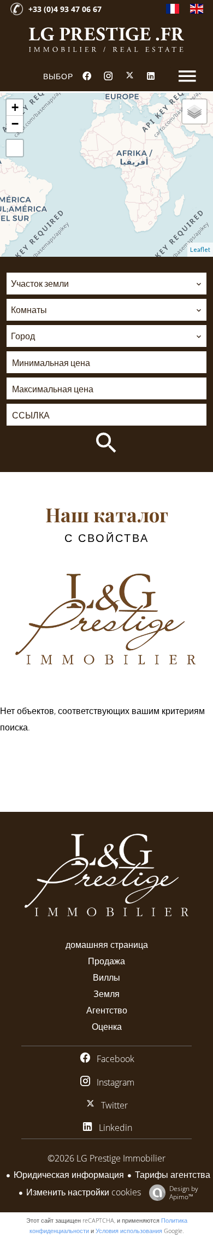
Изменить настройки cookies (83, 1192)
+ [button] (15, 107)
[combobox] (107, 283)
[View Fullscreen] (15, 148)
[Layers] (194, 111)
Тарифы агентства (172, 1175)
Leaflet (200, 249)
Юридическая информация (69, 1175)
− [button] (15, 124)
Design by (183, 1192)
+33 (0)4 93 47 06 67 (65, 9)
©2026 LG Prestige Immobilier (106, 1158)
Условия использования (129, 1231)
